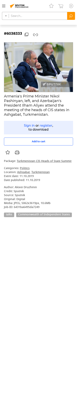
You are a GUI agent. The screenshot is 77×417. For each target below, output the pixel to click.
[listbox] (7, 152)
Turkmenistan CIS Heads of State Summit (44, 161)
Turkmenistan (40, 172)
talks (9, 215)
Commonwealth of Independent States (44, 215)
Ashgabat (23, 172)
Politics (25, 168)
